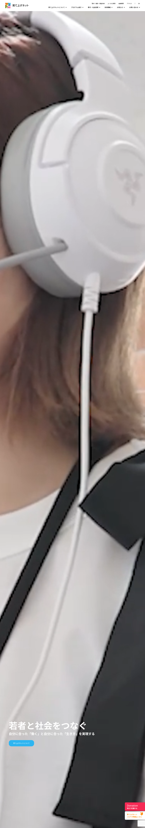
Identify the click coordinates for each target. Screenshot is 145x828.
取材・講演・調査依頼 (98, 3)
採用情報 (108, 7)
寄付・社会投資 (93, 7)
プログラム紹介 (76, 7)
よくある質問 (111, 3)
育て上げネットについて (56, 7)
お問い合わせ (133, 7)
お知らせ (120, 7)
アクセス (129, 3)
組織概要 (121, 3)
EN (139, 3)
